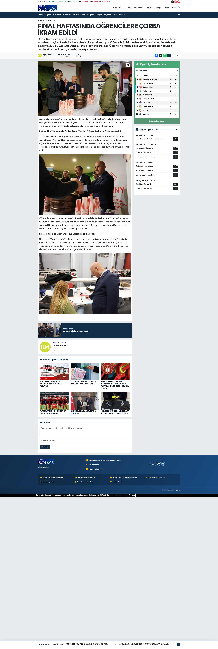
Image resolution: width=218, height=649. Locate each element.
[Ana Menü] (179, 14)
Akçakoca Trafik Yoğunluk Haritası (125, 477)
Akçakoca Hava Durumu (86, 477)
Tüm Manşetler (47, 482)
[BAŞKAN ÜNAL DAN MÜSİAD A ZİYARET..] (85, 401)
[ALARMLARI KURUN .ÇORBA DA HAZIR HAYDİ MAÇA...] (54, 401)
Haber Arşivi (117, 482)
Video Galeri (170, 8)
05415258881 (94, 464)
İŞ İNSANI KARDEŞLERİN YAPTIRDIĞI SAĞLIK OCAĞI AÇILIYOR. (51, 384)
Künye (158, 8)
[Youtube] (159, 464)
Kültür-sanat (79, 15)
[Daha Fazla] (169, 55)
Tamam (132, 495)
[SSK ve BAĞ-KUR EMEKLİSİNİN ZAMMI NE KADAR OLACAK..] (85, 372)
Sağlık (99, 15)
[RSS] (163, 464)
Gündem (67, 15)
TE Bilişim (177, 490)
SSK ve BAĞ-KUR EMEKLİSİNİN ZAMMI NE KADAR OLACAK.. (144, 644)
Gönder (44, 447)
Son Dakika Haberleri (85, 482)
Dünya (41, 15)
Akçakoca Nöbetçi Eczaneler (53, 477)
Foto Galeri (118, 8)
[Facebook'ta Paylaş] (156, 55)
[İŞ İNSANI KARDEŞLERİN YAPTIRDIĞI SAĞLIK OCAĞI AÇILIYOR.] (54, 372)
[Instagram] (155, 464)
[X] (151, 464)
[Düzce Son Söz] (47, 8)
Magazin (91, 15)
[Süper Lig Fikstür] (177, 130)
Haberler (41, 20)
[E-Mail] (54, 350)
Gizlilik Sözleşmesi (134, 8)
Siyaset (107, 15)
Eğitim (48, 15)
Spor (115, 15)
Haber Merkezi (60, 345)
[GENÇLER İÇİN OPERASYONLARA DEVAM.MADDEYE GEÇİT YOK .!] (115, 401)
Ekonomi (57, 15)
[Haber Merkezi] (45, 347)
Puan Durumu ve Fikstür (156, 477)
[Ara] (179, 7)
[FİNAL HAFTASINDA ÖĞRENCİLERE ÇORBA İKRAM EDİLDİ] (85, 88)
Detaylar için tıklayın (157, 121)
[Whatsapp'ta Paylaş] (165, 55)
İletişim (149, 8)
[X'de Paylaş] (160, 55)
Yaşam (122, 15)
